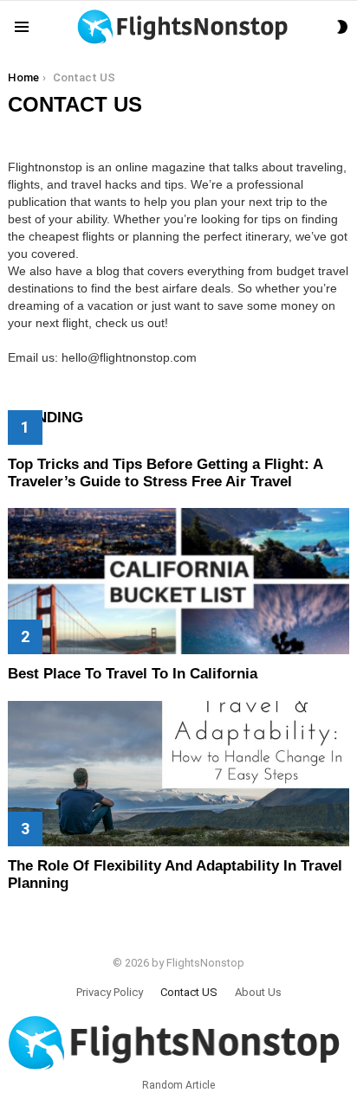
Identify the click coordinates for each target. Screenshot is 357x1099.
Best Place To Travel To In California (132, 673)
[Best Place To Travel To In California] (178, 581)
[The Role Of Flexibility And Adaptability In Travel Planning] (178, 774)
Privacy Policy (109, 992)
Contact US (188, 992)
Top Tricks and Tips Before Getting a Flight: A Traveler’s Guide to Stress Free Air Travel (165, 473)
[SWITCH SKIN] (342, 27)
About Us (258, 992)
